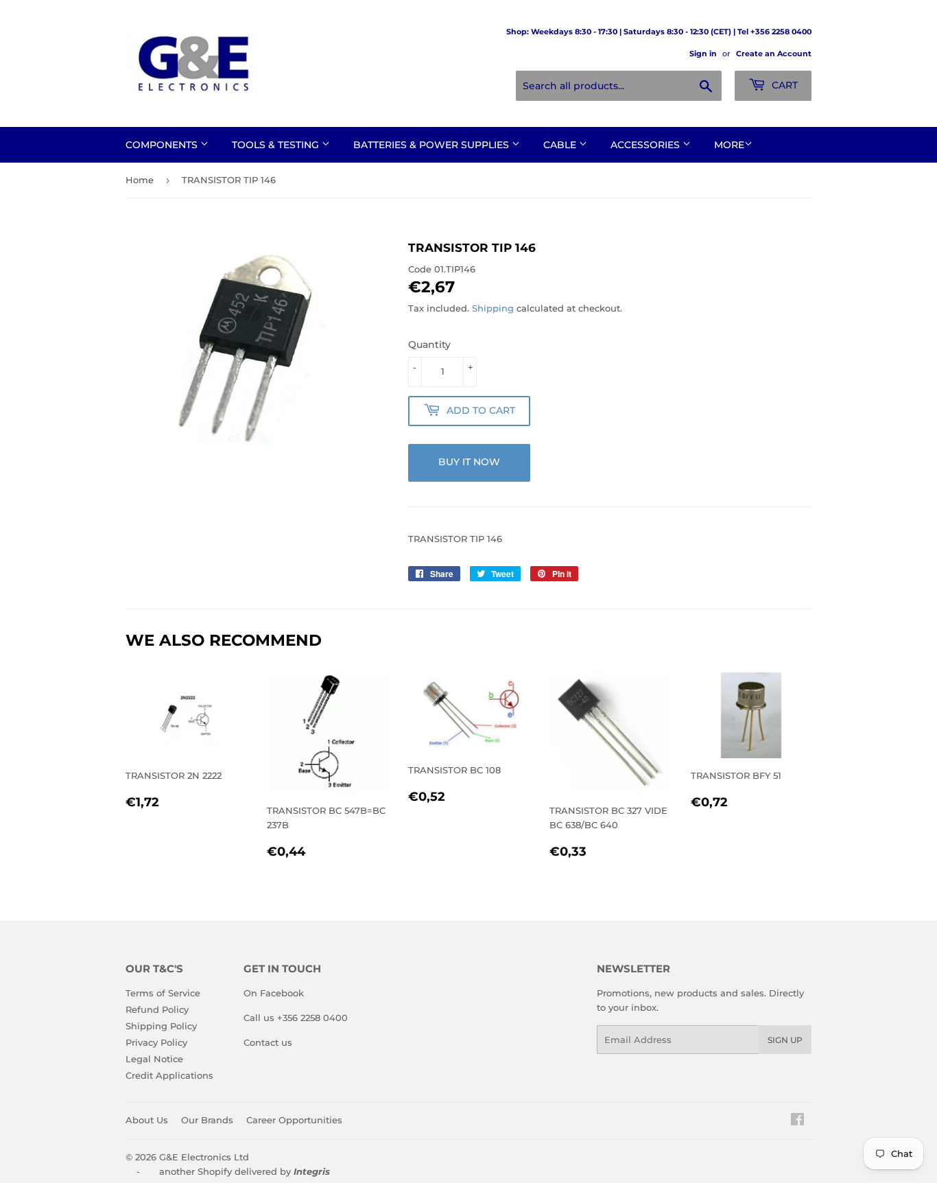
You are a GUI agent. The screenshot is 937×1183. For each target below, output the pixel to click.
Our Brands (207, 1119)
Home (140, 179)
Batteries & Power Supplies (432, 145)
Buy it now (469, 462)
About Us (147, 1119)
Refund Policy (157, 1009)
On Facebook (274, 992)
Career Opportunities (294, 1119)
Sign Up (785, 1040)
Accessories (646, 145)
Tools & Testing (277, 145)
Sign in (703, 53)
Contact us (268, 1042)
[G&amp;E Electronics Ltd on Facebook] (797, 1121)
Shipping (493, 308)
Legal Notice (154, 1058)
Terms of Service (163, 992)
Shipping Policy (161, 1025)
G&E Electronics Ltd (204, 1156)
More (729, 145)
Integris (312, 1171)
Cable (561, 145)
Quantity (429, 344)
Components (163, 145)
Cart (783, 85)
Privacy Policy (156, 1042)
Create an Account (773, 53)
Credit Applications (169, 1075)
